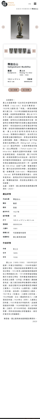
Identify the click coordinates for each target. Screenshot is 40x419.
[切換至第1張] (11, 51)
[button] (35, 4)
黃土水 (15, 249)
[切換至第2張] (15, 51)
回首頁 (18, 9)
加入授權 (26, 90)
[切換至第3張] (20, 51)
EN (30, 4)
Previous (3, 27)
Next (36, 27)
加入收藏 (14, 90)
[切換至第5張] (28, 51)
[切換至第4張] (24, 51)
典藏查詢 (26, 9)
